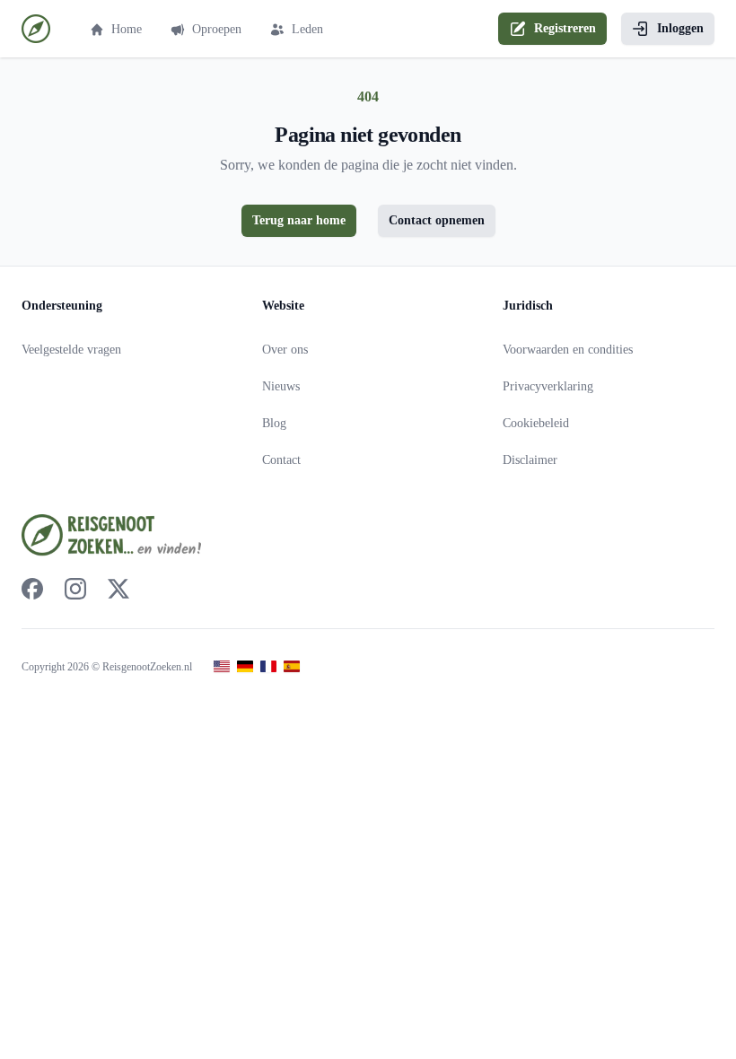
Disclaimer (530, 460)
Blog (274, 423)
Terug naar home (299, 220)
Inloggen (680, 28)
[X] (118, 589)
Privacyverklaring (548, 386)
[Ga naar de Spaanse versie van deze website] (292, 666)
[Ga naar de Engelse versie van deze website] (222, 666)
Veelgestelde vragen (71, 349)
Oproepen (216, 29)
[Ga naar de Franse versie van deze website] (268, 666)
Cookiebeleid (536, 423)
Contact (281, 460)
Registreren (565, 28)
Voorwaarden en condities (568, 349)
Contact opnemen (437, 220)
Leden (307, 29)
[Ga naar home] (36, 28)
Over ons (285, 349)
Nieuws (281, 386)
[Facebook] (32, 589)
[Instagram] (75, 589)
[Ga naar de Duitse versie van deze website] (245, 666)
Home (126, 29)
